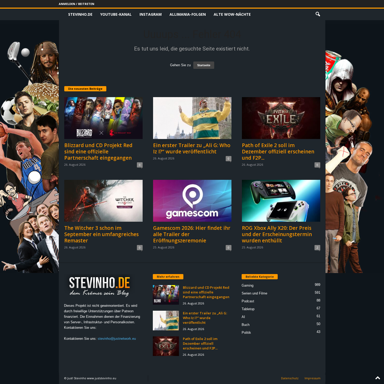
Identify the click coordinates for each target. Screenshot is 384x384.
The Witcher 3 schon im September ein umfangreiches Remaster (101, 234)
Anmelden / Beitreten (76, 4)
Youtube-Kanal (116, 14)
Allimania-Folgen (188, 14)
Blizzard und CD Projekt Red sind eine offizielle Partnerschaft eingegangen (98, 151)
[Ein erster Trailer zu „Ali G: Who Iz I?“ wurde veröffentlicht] (192, 118)
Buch (245, 325)
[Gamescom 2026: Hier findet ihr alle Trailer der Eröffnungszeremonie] (192, 201)
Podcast (248, 301)
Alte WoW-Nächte (232, 14)
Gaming (247, 285)
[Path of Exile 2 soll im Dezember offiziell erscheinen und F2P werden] (281, 118)
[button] (317, 14)
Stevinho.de (80, 14)
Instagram (150, 14)
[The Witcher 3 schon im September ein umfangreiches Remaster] (103, 201)
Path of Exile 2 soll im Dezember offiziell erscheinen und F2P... (278, 151)
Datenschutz (290, 378)
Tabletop (248, 309)
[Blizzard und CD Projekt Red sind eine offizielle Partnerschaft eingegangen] (103, 118)
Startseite (203, 65)
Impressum (313, 378)
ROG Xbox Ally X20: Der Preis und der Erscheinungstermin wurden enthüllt (277, 234)
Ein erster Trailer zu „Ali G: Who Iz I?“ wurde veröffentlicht (191, 148)
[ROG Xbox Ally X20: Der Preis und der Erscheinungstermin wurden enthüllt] (281, 201)
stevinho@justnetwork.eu (117, 339)
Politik (246, 333)
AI (243, 317)
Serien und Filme (254, 293)
